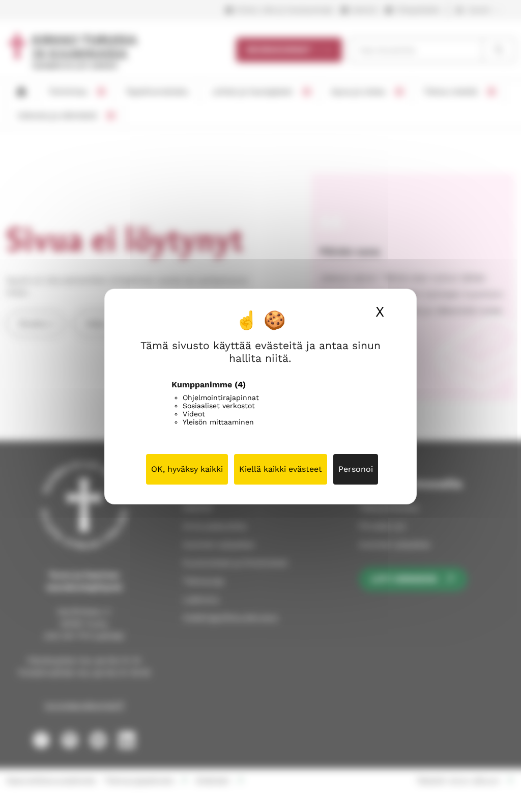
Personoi (355, 469)
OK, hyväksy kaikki (187, 469)
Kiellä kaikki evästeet (280, 469)
